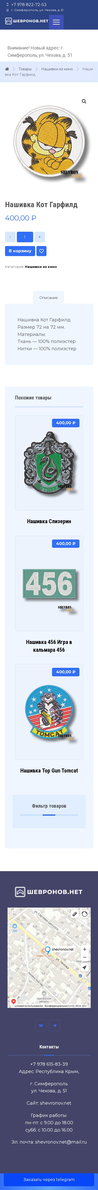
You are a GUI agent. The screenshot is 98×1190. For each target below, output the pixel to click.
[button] (84, 101)
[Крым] (27, 21)
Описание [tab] (48, 297)
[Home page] (7, 69)
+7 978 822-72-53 (28, 4)
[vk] (40, 1025)
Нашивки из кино (41, 267)
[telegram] (54, 1025)
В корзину (20, 251)
